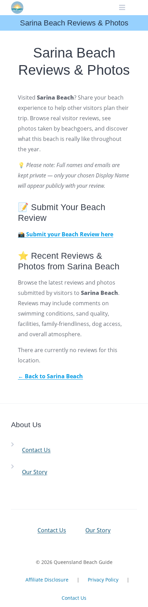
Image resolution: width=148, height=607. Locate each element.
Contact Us (36, 450)
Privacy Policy (103, 579)
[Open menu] (122, 7)
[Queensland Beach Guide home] (17, 7)
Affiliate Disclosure (46, 579)
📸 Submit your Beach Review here (65, 234)
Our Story (34, 472)
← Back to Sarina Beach (50, 376)
